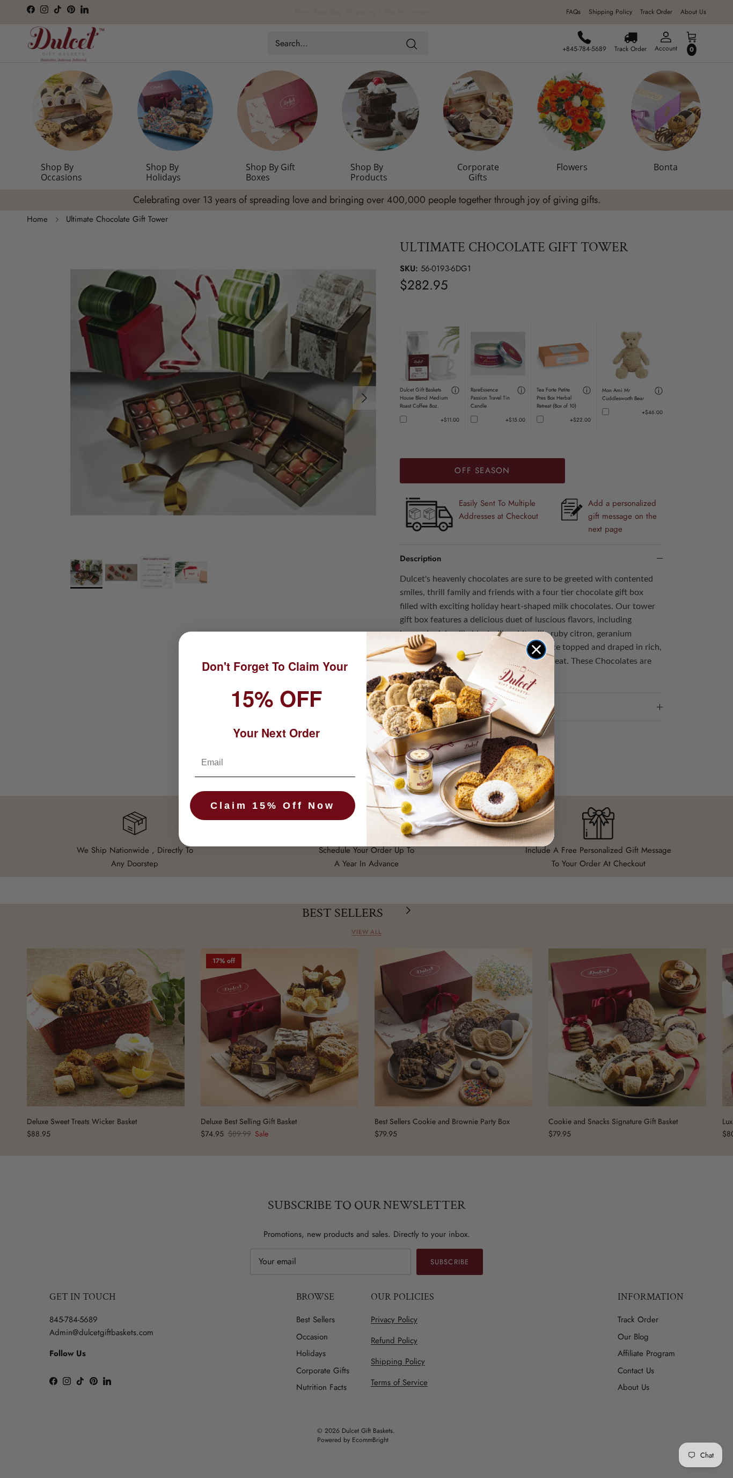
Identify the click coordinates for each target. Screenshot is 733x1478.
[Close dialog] (536, 649)
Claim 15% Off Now (272, 805)
